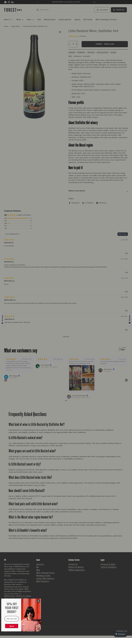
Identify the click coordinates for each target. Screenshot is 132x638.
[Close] (38, 601)
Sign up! (11, 626)
